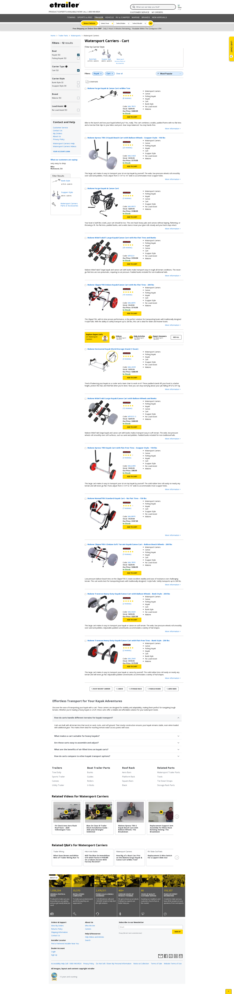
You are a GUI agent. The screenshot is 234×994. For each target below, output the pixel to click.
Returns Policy (56, 929)
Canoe (120, 689)
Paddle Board (155, 689)
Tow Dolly (56, 772)
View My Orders (57, 925)
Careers (88, 929)
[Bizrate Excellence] (54, 976)
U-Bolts (90, 785)
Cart (108, 73)
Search (87, 940)
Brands (146, 17)
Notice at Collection (141, 963)
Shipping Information (59, 932)
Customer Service (139, 12)
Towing (71, 17)
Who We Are (90, 925)
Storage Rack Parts (166, 785)
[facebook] (166, 956)
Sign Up (54, 955)
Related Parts (166, 767)
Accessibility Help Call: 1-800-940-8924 (66, 963)
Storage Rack (136, 689)
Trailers (57, 767)
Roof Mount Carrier (101, 689)
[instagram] (176, 956)
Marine (136, 17)
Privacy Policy (58, 139)
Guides (90, 776)
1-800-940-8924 (93, 12)
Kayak (96, 73)
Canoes (55, 781)
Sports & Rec (85, 17)
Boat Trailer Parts (98, 767)
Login (53, 951)
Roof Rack (128, 767)
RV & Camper (123, 17)
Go (151, 23)
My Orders (157, 12)
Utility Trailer (58, 785)
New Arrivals (159, 17)
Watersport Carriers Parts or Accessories (120, 61)
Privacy (121, 933)
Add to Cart (132, 117)
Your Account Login (61, 151)
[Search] (134, 7)
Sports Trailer (58, 776)
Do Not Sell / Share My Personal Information (113, 963)
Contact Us (57, 130)
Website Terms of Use (173, 963)
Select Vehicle (89, 23)
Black (124, 785)
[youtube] (181, 956)
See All (176, 337)
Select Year (105, 23)
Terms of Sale (156, 963)
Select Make (120, 23)
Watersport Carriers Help (64, 143)
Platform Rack (128, 776)
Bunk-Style (92, 59)
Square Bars (127, 781)
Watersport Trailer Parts (168, 772)
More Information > (173, 129)
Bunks (90, 772)
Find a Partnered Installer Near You (65, 943)
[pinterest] (171, 956)
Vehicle (109, 17)
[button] (176, 816)
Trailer (98, 17)
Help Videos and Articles (94, 937)
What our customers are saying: (64, 160)
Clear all (119, 73)
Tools (159, 776)
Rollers (90, 781)
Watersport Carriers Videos (64, 146)
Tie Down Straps (164, 781)
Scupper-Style (106, 59)
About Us (57, 136)
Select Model (137, 23)
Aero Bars (172, 689)
